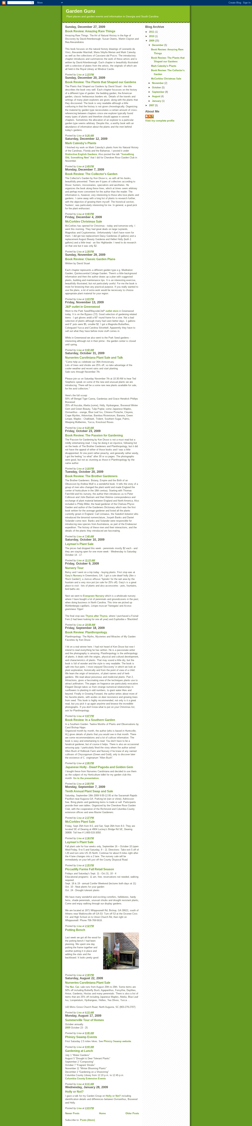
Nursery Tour (74, 568)
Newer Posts (72, 1113)
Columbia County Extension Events (85, 1078)
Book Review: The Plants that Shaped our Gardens (100, 82)
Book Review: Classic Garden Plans (90, 259)
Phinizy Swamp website (117, 1041)
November (158, 83)
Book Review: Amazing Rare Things (90, 31)
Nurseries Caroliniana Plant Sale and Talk (94, 357)
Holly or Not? (74, 1091)
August (156, 96)
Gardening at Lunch (79, 1050)
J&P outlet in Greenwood (82, 306)
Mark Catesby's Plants (80, 143)
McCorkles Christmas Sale (83, 221)
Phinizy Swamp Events (81, 1037)
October (157, 87)
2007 (152, 105)
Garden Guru (80, 11)
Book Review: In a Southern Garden (90, 719)
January (157, 101)
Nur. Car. (75, 987)
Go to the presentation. (86, 778)
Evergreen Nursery (93, 595)
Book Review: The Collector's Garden (91, 174)
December (158, 45)
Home (102, 1113)
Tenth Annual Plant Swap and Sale (89, 791)
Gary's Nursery (73, 575)
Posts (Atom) (87, 1120)
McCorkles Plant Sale (80, 821)
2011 (152, 31)
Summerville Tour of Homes (84, 1020)
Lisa (151, 116)
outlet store (112, 311)
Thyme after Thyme (96, 616)
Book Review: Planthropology (86, 632)
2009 (67, 1027)
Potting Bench (75, 929)
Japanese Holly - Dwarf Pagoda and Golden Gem (99, 767)
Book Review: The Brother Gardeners (91, 476)
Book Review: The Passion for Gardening (94, 435)
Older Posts (132, 1113)
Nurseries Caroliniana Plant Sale (87, 982)
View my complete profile (159, 120)
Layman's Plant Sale (79, 544)
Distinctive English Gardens (81, 154)
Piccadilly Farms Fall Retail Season (89, 869)
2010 (152, 36)
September (158, 92)
